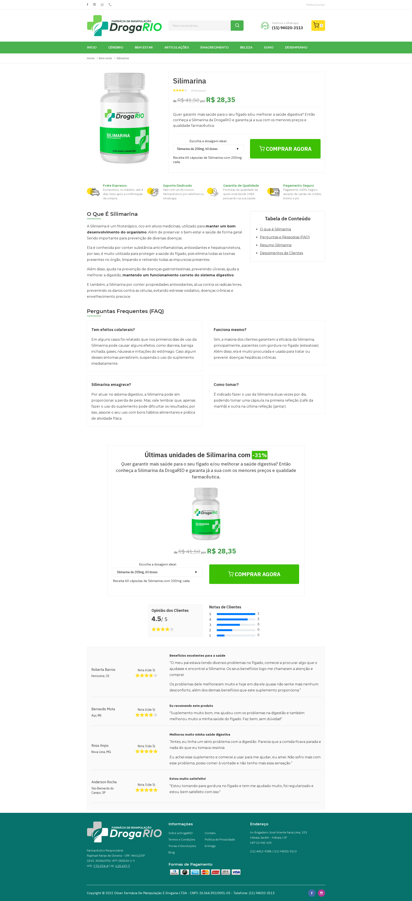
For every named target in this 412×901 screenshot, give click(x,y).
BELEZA (246, 47)
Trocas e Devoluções (182, 846)
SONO (268, 47)
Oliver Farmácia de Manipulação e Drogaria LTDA (150, 893)
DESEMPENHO (296, 47)
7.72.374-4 (100, 866)
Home (91, 58)
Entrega (210, 846)
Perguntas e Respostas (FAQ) (285, 237)
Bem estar (105, 58)
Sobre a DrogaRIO (180, 833)
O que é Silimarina (275, 229)
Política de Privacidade (220, 839)
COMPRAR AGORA (288, 148)
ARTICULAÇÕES (176, 47)
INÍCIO (92, 47)
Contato (210, 833)
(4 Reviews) (198, 90)
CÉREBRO (115, 47)
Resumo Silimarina (275, 245)
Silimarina (123, 58)
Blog (171, 852)
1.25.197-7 (122, 866)
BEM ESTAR (144, 47)
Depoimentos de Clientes (281, 253)
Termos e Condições (181, 839)
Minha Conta (315, 5)
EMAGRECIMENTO (214, 47)
